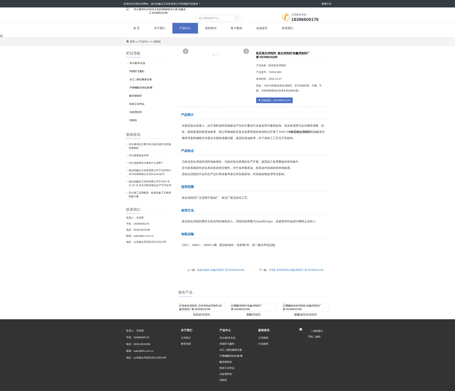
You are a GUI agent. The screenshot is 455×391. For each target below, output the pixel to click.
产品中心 (185, 28)
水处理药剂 (135, 112)
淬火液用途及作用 (139, 155)
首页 (132, 41)
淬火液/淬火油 (137, 63)
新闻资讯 (210, 28)
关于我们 (159, 28)
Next (246, 51)
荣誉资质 (186, 343)
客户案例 (236, 28)
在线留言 (262, 28)
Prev (185, 51)
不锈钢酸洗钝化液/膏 (140, 87)
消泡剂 (157, 41)
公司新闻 (263, 337)
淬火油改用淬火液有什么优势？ (146, 162)
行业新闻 (263, 343)
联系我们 (287, 28)
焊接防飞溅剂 (136, 71)
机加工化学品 (136, 103)
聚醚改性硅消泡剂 (305, 314)
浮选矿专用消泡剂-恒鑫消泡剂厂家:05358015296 (296, 269)
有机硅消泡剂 (201, 314)
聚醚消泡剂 (253, 314)
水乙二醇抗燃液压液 (140, 79)
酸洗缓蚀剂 (135, 95)
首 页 (136, 28)
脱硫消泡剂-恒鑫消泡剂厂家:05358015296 (220, 269)
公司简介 (186, 337)
